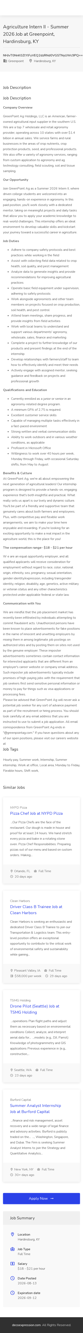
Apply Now (39, 1198)
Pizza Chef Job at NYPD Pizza (36, 813)
